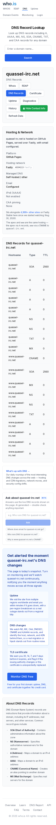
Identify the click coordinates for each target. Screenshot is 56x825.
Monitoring (27, 15)
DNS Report (36, 805)
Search (28, 57)
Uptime (34, 8)
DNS (25, 8)
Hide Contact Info (35, 108)
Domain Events (11, 15)
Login (40, 15)
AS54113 (23, 167)
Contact (37, 809)
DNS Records (16, 93)
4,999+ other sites (30, 212)
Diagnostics (29, 100)
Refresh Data (16, 115)
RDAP (16, 8)
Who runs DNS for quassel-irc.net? (22, 534)
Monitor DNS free (22, 676)
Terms (26, 809)
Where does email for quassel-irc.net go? (25, 529)
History (13, 108)
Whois (12, 85)
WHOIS (6, 8)
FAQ (16, 809)
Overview (10, 805)
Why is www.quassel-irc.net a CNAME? (24, 539)
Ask (28, 522)
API (49, 805)
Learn (22, 805)
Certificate (36, 93)
